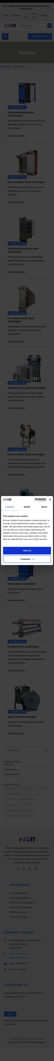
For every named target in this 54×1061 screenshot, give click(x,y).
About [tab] (44, 507)
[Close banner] (50, 500)
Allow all (27, 550)
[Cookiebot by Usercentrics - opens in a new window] (35, 499)
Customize (25, 559)
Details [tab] (27, 507)
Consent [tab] (10, 507)
